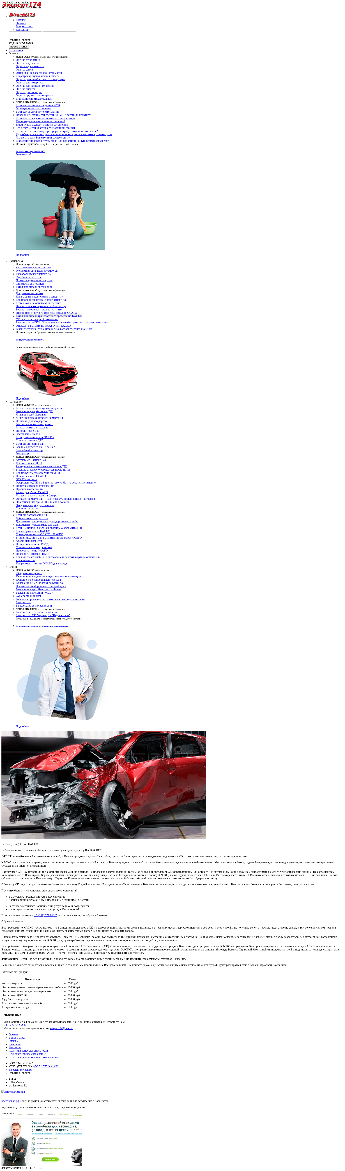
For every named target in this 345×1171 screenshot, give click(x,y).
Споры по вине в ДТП (29, 440)
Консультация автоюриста (30, 339)
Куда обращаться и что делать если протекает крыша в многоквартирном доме (64, 134)
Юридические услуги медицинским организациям (42, 626)
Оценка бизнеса (25, 88)
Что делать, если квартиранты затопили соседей (45, 127)
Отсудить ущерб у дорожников (35, 505)
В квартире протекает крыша (34, 98)
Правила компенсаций (29, 489)
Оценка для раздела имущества (35, 85)
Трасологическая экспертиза (33, 273)
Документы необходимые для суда (37, 524)
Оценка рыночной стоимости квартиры (40, 79)
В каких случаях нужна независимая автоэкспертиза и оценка (54, 328)
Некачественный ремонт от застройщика (41, 586)
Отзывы (21, 23)
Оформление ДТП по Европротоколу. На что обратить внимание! (56, 482)
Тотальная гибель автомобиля (34, 286)
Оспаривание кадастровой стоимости (39, 72)
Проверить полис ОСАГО (32, 550)
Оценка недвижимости (30, 66)
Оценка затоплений (28, 59)
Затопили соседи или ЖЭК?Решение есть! (30, 153)
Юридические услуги (29, 573)
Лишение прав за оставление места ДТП (41, 417)
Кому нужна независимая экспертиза (38, 303)
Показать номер (18, 46)
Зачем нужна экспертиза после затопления (42, 124)
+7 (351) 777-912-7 (45, 915)
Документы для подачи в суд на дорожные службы (47, 521)
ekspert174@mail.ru (61, 1028)
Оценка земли (24, 69)
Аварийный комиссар (29, 450)
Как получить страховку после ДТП (38, 472)
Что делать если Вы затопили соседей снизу (43, 137)
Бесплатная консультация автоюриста (39, 408)
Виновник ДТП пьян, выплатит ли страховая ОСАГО (49, 537)
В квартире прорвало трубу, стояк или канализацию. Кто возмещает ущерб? (62, 140)
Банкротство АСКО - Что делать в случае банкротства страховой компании (62, 322)
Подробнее (22, 254)
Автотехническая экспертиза (33, 267)
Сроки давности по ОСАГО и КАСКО (39, 534)
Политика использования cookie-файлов (33, 1057)
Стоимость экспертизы (30, 283)
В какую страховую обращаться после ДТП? (43, 469)
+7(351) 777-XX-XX (13, 1025)
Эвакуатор (22, 453)
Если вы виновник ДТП (31, 443)
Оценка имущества (27, 63)
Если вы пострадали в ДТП (33, 514)
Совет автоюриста (27, 508)
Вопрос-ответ (24, 26)
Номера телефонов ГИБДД (32, 544)
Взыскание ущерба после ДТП (34, 411)
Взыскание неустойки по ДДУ (34, 592)
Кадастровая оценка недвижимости (37, 76)
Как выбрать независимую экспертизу (39, 296)
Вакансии (15, 1044)
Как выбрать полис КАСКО (33, 531)
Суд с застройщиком (28, 595)
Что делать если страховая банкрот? (38, 495)
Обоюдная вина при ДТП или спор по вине (42, 501)
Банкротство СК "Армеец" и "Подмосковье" (43, 615)
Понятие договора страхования (35, 485)
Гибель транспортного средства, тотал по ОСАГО (46, 312)
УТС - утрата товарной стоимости (37, 319)
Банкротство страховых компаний (37, 612)
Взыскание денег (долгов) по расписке (39, 582)
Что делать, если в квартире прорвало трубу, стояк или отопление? (57, 131)
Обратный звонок (12, 921)
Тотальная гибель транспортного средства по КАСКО (49, 315)
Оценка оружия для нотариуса (34, 95)
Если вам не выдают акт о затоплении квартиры (45, 118)
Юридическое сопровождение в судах (39, 579)
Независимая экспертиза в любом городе (41, 306)
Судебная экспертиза (29, 277)
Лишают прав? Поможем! (31, 414)
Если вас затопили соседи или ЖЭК (38, 105)
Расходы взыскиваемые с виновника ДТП (41, 466)
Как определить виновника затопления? (40, 121)
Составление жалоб (28, 433)
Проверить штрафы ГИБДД (33, 553)
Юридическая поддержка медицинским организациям (49, 576)
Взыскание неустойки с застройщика (38, 589)
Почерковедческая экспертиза (34, 280)
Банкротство (23, 602)
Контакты (22, 29)
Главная (21, 19)
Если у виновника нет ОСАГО (35, 437)
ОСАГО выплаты (26, 479)
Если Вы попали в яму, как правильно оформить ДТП (49, 527)
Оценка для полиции (29, 92)
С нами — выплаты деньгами (34, 547)
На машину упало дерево (31, 421)
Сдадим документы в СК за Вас (35, 446)
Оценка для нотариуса (29, 82)
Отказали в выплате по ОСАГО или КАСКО (43, 325)
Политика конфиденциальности (28, 1050)
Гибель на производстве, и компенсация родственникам (50, 599)
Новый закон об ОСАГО (31, 476)
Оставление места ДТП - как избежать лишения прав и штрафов (55, 498)
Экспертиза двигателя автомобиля (37, 270)
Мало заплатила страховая (32, 427)
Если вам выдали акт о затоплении (37, 111)
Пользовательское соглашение (27, 1053)
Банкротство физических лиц (34, 605)
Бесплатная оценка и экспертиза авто (39, 309)
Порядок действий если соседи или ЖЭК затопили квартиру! (53, 114)
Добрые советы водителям (32, 518)
